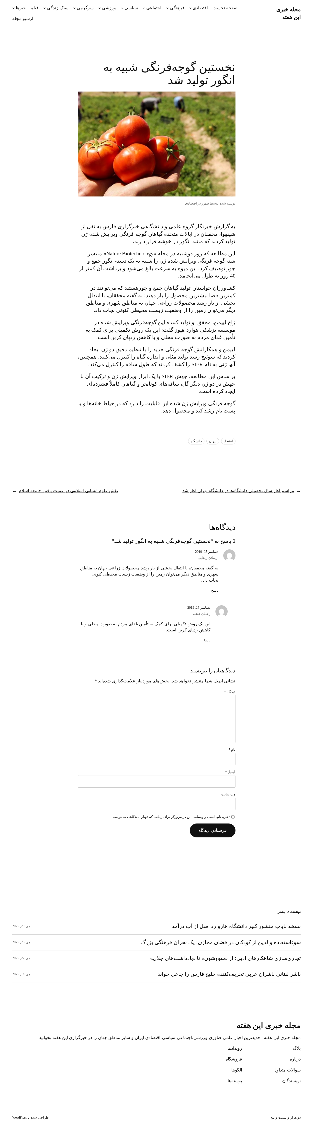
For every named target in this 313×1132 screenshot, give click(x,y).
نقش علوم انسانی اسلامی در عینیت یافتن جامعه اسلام (68, 490)
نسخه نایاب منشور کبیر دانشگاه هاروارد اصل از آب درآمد (236, 926)
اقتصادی (200, 7)
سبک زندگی (57, 7)
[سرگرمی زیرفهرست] (74, 8)
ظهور (205, 203)
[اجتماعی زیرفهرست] (144, 8)
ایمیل (230, 772)
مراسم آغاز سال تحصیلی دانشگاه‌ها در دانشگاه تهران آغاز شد (238, 490)
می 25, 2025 (21, 942)
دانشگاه (196, 441)
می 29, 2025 (21, 926)
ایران (212, 441)
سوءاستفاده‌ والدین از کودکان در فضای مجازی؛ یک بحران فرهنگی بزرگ (221, 942)
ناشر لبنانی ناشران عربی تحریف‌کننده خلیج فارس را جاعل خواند (229, 974)
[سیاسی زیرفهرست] (122, 8)
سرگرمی (85, 7)
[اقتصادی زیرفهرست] (190, 8)
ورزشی (109, 7)
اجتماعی (153, 7)
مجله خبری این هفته (268, 1025)
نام (232, 749)
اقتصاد (228, 441)
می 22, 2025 (21, 958)
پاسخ (214, 590)
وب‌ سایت (228, 794)
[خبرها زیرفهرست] (13, 8)
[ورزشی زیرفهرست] (99, 8)
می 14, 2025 (21, 974)
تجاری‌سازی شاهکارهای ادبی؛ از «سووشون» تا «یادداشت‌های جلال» (225, 958)
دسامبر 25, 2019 (207, 552)
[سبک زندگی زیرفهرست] (44, 8)
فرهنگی (177, 7)
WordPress (19, 1117)
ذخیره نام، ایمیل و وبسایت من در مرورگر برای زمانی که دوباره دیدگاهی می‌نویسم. (171, 817)
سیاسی (131, 7)
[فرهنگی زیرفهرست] (167, 8)
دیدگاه (229, 692)
